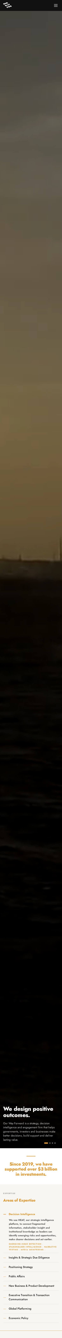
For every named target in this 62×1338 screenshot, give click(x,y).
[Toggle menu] (56, 5)
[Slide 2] (50, 1143)
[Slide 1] (46, 1143)
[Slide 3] (52, 1143)
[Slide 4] (55, 1143)
